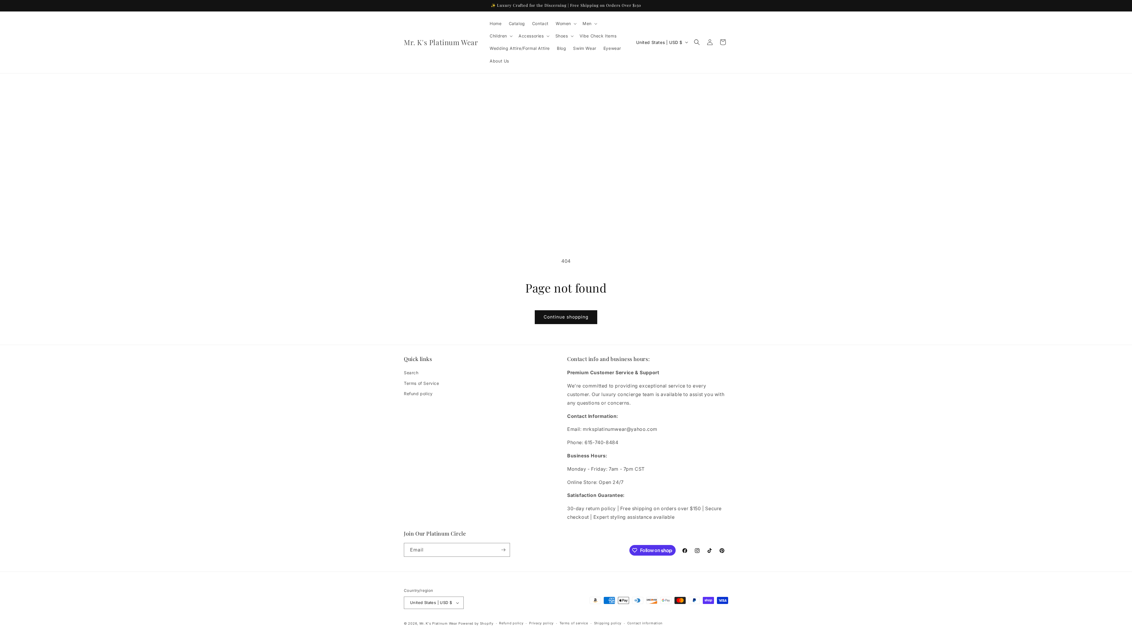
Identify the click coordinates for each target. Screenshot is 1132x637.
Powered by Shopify (475, 623)
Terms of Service (421, 383)
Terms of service (574, 623)
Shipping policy (608, 623)
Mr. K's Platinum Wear (438, 623)
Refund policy (418, 393)
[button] (565, 23)
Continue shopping (566, 317)
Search (411, 372)
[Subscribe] (503, 550)
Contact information (645, 623)
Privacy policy (541, 623)
